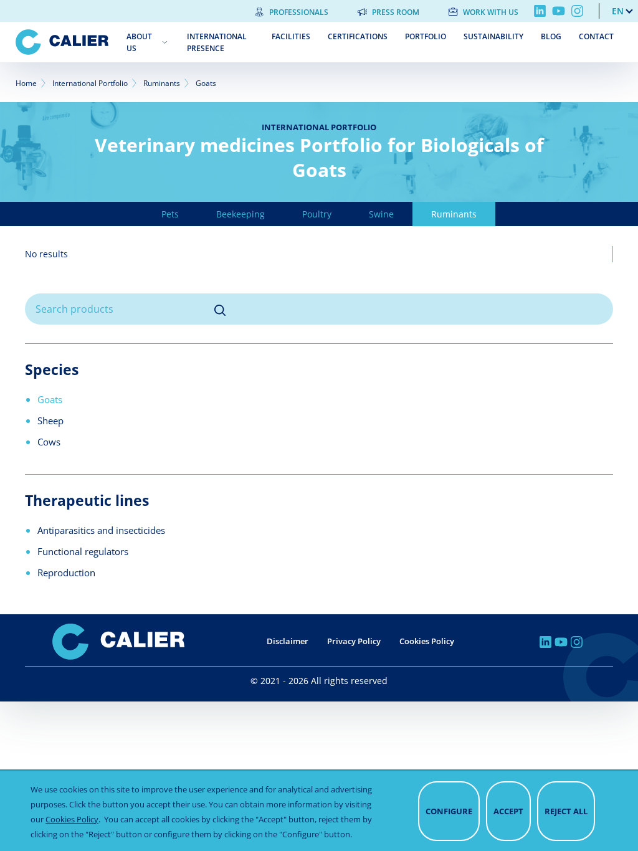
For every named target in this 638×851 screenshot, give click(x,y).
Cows (48, 441)
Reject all (566, 811)
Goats (49, 399)
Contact (596, 36)
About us (139, 42)
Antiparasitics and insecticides (101, 530)
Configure (449, 811)
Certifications (358, 36)
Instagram (577, 11)
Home (26, 83)
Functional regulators (82, 551)
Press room (395, 12)
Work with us (490, 12)
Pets (170, 214)
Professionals (298, 12)
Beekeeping (240, 214)
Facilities (291, 36)
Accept (508, 811)
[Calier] (62, 42)
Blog (551, 36)
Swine (381, 214)
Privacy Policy (354, 641)
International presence (217, 42)
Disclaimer (287, 641)
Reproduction (66, 572)
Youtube (558, 11)
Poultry (316, 214)
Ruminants (161, 83)
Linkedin (540, 11)
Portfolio (425, 36)
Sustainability (493, 36)
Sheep (50, 420)
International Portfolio (90, 83)
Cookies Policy (426, 641)
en (618, 11)
